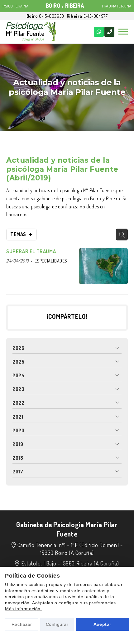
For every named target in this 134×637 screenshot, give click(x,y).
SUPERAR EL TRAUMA (31, 251)
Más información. (23, 608)
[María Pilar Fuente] (31, 31)
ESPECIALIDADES (51, 260)
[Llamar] (109, 32)
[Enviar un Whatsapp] (99, 32)
